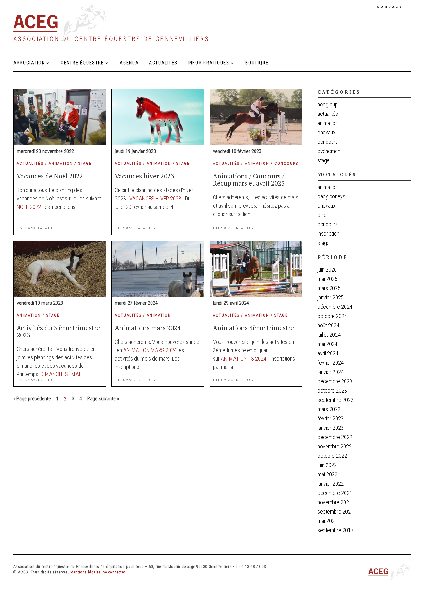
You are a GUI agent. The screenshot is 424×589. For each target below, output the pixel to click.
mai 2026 (327, 279)
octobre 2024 (332, 316)
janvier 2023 (331, 428)
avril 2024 (328, 353)
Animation (328, 187)
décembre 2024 (335, 306)
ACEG (111, 24)
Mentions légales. (86, 572)
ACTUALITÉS (30, 163)
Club (322, 215)
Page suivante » (103, 399)
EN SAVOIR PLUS (37, 228)
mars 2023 (329, 409)
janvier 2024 (331, 372)
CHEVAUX (327, 132)
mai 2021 (327, 521)
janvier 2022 (331, 483)
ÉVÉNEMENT (330, 151)
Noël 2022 (29, 207)
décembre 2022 (335, 437)
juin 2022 (327, 465)
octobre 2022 (332, 455)
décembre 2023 (335, 381)
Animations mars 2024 (148, 327)
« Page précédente (32, 399)
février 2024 (331, 362)
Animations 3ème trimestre (253, 327)
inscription (328, 234)
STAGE (85, 163)
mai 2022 (327, 474)
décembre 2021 (335, 493)
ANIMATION (61, 163)
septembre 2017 (336, 530)
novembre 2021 (335, 502)
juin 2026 (327, 269)
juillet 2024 (329, 334)
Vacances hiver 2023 (144, 176)
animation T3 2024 (243, 358)
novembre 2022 (335, 446)
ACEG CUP (328, 104)
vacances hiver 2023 (155, 198)
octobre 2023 (332, 390)
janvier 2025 (331, 297)
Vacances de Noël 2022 (50, 176)
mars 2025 (329, 288)
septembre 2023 (336, 400)
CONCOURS (286, 163)
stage (324, 243)
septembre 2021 (336, 511)
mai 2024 (327, 344)
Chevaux (327, 206)
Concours (328, 224)
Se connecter (114, 572)
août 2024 (328, 325)
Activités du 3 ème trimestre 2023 (58, 331)
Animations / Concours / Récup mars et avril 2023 (249, 179)
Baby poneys (331, 196)
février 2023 (331, 418)
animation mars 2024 (150, 350)
